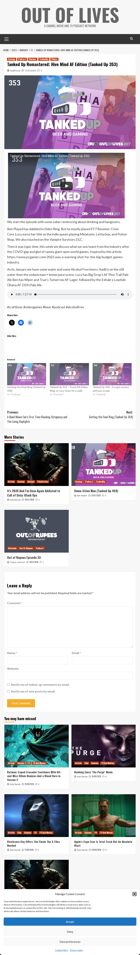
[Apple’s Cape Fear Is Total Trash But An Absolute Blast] (103, 815)
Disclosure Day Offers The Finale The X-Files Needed (33, 843)
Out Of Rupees (26, 548)
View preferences (70, 941)
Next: (111, 414)
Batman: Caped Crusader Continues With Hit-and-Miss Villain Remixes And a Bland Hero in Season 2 (34, 776)
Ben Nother (82, 496)
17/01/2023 (30, 70)
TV (28, 763)
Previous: (37, 417)
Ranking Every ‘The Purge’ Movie (93, 772)
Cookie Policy (61, 950)
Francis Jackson (17, 562)
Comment (14, 603)
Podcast (22, 59)
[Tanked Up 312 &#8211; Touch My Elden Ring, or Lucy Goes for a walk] (69, 374)
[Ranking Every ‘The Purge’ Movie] (103, 746)
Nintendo (12, 548)
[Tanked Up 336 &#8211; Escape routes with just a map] (112, 374)
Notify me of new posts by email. (33, 691)
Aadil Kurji (15, 70)
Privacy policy (76, 950)
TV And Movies (39, 763)
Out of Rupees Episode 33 (24, 557)
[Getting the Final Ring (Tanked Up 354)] (26, 374)
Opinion (31, 481)
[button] (134, 894)
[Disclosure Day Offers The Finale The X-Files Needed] (36, 815)
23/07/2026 (96, 495)
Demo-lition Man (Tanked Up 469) (96, 491)
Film (86, 763)
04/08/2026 (96, 849)
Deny (70, 931)
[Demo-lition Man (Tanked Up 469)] (103, 464)
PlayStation (42, 481)
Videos (54, 59)
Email (76, 653)
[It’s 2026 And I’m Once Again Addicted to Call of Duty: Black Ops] (36, 464)
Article (11, 481)
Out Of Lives (70, 14)
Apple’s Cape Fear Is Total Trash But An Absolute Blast (103, 843)
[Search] (131, 38)
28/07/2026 (29, 499)
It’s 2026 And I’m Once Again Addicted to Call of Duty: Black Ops (33, 493)
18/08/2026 (96, 776)
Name (12, 653)
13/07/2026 (33, 562)
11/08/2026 (29, 849)
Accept (70, 921)
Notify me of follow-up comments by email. (40, 684)
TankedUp (43, 59)
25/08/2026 (29, 784)
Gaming (11, 59)
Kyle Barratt (15, 500)
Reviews (32, 59)
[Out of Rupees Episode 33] (36, 531)
